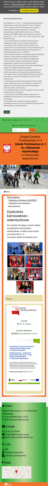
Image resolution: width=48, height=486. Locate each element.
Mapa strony (18, 120)
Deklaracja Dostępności (15, 456)
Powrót (9, 299)
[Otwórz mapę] (16, 472)
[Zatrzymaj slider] (24, 186)
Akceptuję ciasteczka (29, 10)
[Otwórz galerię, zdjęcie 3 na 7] (16, 261)
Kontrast (16, 125)
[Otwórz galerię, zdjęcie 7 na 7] (25, 287)
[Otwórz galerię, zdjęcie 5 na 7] (16, 274)
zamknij (7, 112)
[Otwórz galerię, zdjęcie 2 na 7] (33, 248)
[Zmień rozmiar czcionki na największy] (43, 120)
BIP (6, 449)
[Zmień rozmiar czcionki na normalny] (31, 120)
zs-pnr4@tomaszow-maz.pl (17, 434)
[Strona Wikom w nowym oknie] (7, 484)
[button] (3, 177)
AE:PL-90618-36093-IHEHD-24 (19, 437)
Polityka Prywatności (14, 452)
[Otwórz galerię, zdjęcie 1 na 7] (16, 248)
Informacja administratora (28, 125)
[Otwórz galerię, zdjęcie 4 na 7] (33, 261)
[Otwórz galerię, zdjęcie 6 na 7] (33, 274)
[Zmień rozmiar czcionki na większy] (37, 120)
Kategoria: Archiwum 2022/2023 (23, 200)
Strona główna (8, 120)
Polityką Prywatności (18, 4)
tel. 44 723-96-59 (12, 431)
